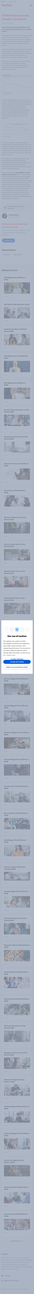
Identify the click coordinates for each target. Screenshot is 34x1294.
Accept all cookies (17, 662)
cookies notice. (11, 655)
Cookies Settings (17, 659)
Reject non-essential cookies (17, 667)
